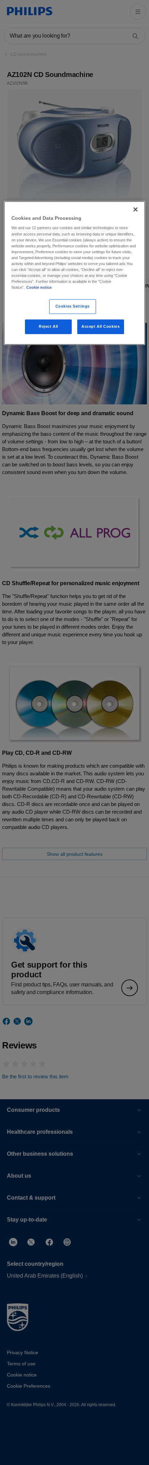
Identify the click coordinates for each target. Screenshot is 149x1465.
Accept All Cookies (100, 326)
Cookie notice (39, 287)
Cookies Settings (72, 306)
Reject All (48, 326)
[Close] (135, 209)
